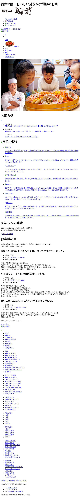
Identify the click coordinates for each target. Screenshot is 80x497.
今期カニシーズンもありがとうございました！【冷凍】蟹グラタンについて (31, 126)
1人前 (7, 415)
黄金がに (8, 341)
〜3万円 (7, 429)
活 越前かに (9, 337)
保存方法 (8, 405)
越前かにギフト (10, 353)
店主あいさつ (9, 453)
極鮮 (6, 52)
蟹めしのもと (9, 394)
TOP (6, 40)
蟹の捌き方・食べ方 (12, 455)
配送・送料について (12, 403)
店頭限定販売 (9, 463)
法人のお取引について (12, 457)
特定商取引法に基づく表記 (14, 467)
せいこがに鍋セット (12, 379)
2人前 (7, 417)
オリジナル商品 (10, 375)
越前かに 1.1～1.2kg (18, 257)
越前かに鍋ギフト (11, 355)
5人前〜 (7, 423)
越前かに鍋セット (11, 377)
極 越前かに (9, 365)
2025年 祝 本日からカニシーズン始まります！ (22, 136)
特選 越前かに (9, 363)
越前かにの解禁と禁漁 (12, 445)
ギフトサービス (10, 409)
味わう (16, 46)
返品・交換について (12, 407)
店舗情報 (10, 21)
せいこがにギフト (11, 361)
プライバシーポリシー (12, 469)
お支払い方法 (9, 401)
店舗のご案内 (9, 465)
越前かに (8, 335)
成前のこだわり (10, 55)
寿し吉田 (8, 451)
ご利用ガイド (9, 57)
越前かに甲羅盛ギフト (12, 359)
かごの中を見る (11, 19)
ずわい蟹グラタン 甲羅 (13, 381)
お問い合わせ (11, 23)
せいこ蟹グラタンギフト (13, 369)
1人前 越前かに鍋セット (13, 387)
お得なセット (9, 348)
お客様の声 (8, 471)
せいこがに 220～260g (18, 307)
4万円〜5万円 (9, 433)
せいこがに (8, 343)
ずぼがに (8, 345)
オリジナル (8, 50)
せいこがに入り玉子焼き (13, 391)
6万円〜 (7, 437)
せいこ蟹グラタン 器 (12, 385)
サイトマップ (11, 25)
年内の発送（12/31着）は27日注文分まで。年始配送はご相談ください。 (30, 131)
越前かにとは (9, 443)
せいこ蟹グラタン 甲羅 (13, 383)
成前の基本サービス (12, 399)
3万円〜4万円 (9, 431)
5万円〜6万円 (9, 435)
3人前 (7, 419)
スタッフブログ (10, 477)
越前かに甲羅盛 (10, 339)
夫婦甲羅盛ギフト (11, 357)
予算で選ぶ (8, 427)
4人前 (7, 421)
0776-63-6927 (12, 488)
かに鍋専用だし (10, 389)
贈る (6, 48)
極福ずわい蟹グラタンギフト (15, 367)
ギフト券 (8, 372)
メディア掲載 (9, 449)
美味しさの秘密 (10, 447)
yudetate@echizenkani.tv (15, 491)
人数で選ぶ (8, 413)
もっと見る (5, 324)
